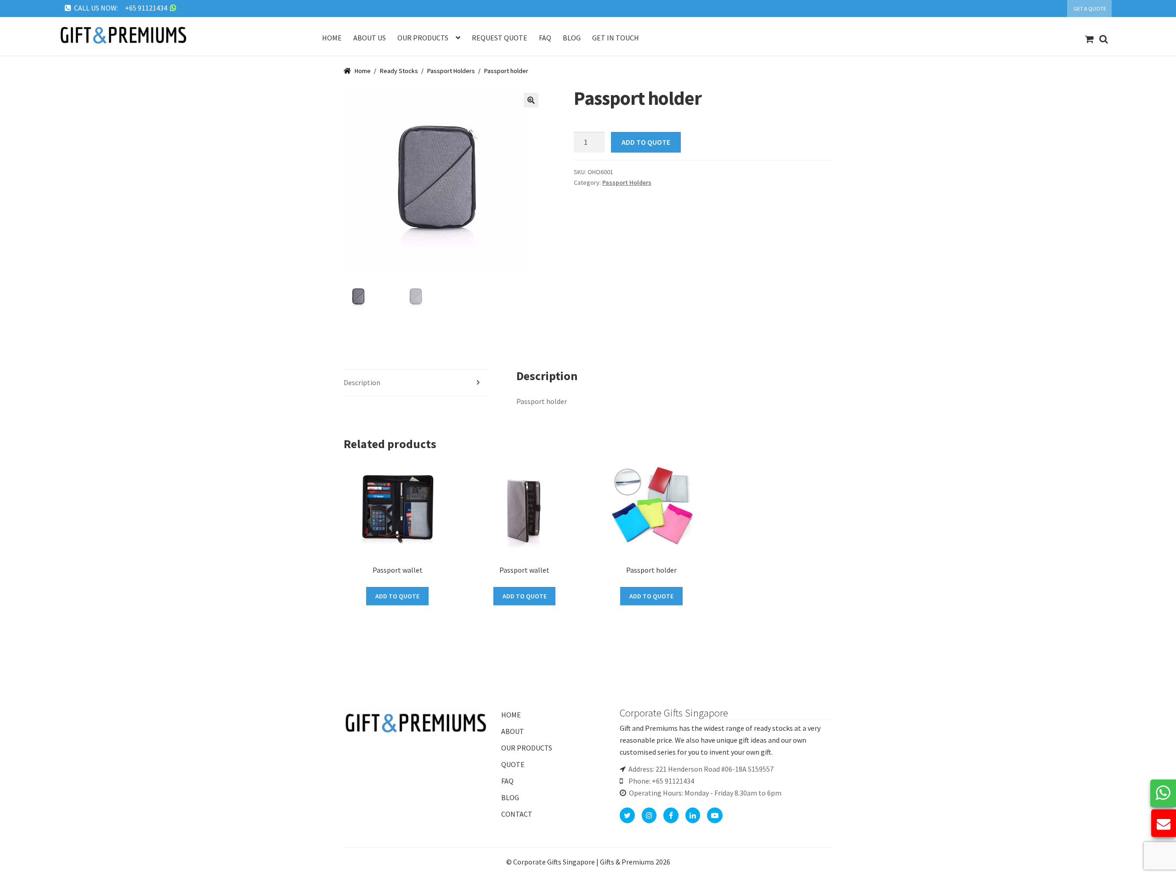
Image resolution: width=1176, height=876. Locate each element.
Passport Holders (451, 71)
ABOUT (512, 731)
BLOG (510, 797)
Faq (545, 37)
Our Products (422, 37)
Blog (572, 37)
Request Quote (499, 37)
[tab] (415, 383)
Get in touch (615, 37)
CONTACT (516, 814)
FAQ (507, 780)
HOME (511, 714)
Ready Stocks (399, 71)
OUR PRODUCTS (526, 747)
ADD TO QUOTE (646, 142)
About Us (369, 37)
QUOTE (513, 764)
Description (362, 382)
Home (332, 37)
